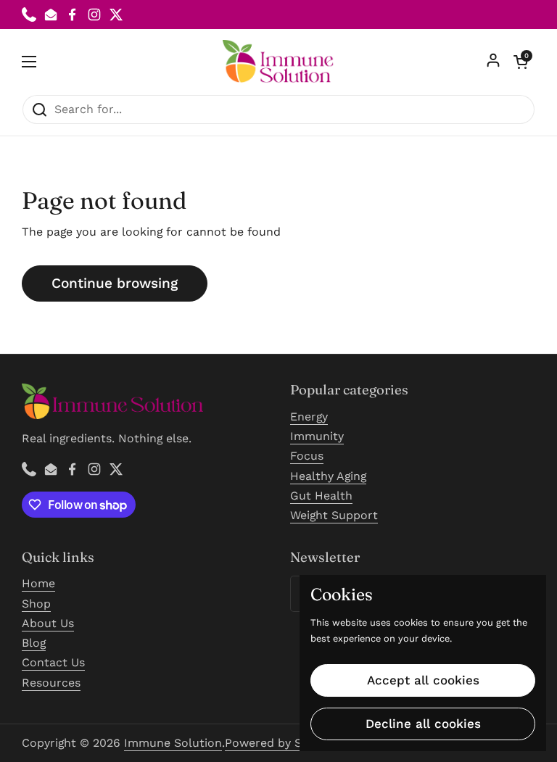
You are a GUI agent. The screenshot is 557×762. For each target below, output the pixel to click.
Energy (309, 416)
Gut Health (321, 495)
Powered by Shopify (281, 743)
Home (38, 583)
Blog (34, 643)
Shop (36, 603)
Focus (306, 456)
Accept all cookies (423, 680)
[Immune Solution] (278, 61)
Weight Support (334, 515)
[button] (520, 61)
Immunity (317, 436)
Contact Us (53, 662)
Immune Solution (173, 743)
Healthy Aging (328, 476)
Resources (51, 682)
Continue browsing (114, 283)
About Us (48, 623)
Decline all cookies (423, 723)
